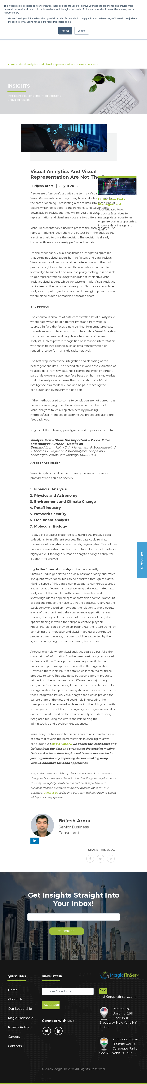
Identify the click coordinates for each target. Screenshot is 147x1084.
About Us (15, 999)
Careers (14, 1036)
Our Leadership (20, 1008)
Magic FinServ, (61, 744)
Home (11, 64)
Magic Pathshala (20, 1018)
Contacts (15, 1046)
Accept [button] (65, 30)
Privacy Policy (18, 1027)
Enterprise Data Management (112, 201)
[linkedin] (112, 858)
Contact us (50, 792)
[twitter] (101, 858)
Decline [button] (82, 30)
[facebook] (91, 858)
